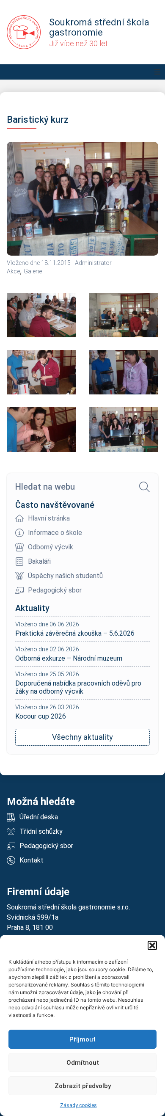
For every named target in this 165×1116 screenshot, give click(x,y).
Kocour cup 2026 (40, 716)
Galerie (33, 271)
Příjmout (82, 1039)
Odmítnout (82, 1062)
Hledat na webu (45, 487)
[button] (152, 945)
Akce (13, 271)
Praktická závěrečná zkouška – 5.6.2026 (75, 633)
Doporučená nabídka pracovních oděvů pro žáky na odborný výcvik (78, 687)
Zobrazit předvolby (83, 1086)
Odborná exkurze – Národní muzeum (68, 658)
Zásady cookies (78, 1105)
